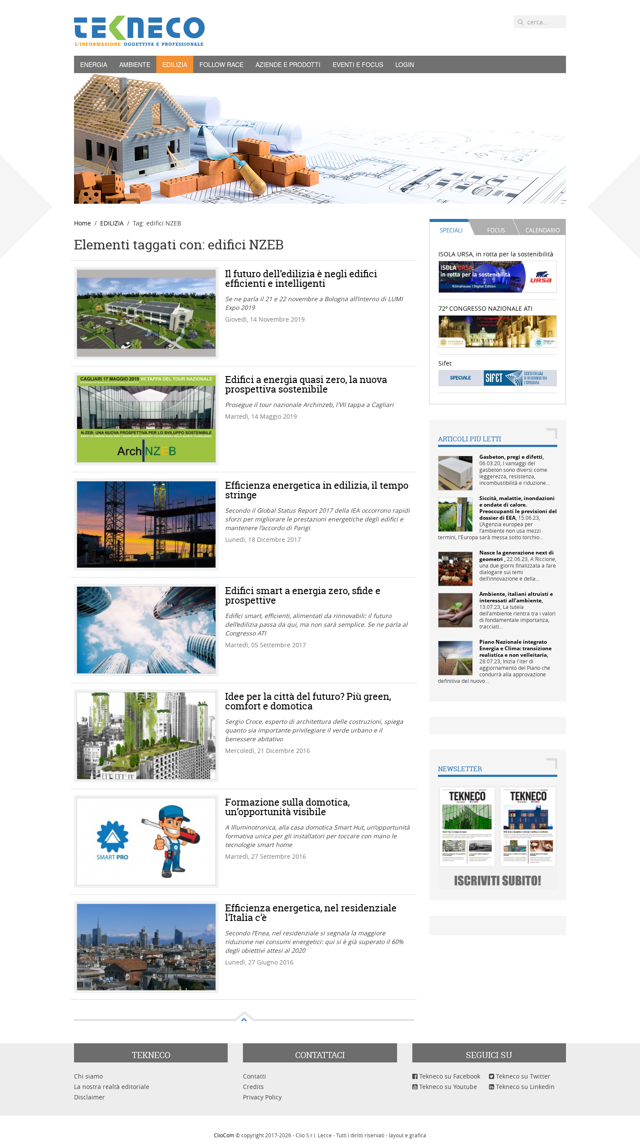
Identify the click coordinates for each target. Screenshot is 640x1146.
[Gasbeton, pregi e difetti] (455, 472)
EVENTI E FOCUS (358, 64)
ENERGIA (93, 64)
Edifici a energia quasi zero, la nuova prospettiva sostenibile (306, 384)
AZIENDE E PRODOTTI (288, 64)
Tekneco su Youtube (447, 1086)
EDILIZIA (174, 64)
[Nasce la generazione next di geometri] (455, 568)
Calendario (542, 230)
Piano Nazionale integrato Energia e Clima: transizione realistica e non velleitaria (515, 648)
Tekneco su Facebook (449, 1076)
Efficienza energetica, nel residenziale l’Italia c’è (311, 912)
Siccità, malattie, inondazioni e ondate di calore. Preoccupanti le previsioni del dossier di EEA (518, 507)
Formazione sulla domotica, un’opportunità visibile (287, 807)
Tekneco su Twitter (522, 1076)
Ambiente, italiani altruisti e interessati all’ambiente (516, 597)
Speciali (451, 230)
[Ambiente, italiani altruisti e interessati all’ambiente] (455, 609)
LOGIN (404, 64)
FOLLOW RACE (221, 64)
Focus (496, 230)
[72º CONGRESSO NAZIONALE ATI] (497, 330)
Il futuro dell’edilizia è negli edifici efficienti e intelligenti (301, 278)
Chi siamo (88, 1076)
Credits (253, 1086)
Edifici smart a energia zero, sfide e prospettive (303, 595)
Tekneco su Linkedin (524, 1086)
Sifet (444, 363)
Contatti (254, 1076)
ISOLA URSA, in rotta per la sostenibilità (495, 254)
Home (82, 223)
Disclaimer (89, 1097)
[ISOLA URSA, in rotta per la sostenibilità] (497, 276)
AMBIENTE (134, 64)
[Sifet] (497, 377)
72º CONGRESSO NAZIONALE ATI (485, 308)
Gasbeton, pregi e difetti (510, 456)
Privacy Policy (262, 1097)
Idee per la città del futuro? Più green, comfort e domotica (308, 701)
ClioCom (224, 1135)
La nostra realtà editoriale (111, 1086)
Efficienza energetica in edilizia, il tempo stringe (316, 490)
